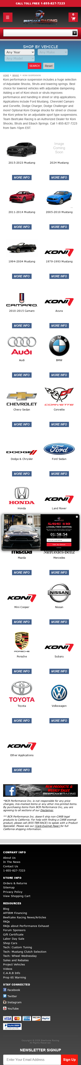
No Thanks (59, 547)
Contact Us (10, 866)
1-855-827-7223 (53, 3)
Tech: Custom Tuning (17, 947)
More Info (22, 177)
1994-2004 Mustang (22, 261)
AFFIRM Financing (15, 913)
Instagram (14, 1002)
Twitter (12, 996)
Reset (49, 66)
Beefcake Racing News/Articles (24, 917)
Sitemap (9, 887)
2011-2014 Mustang (22, 212)
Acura (59, 310)
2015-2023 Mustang (22, 162)
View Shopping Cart (16, 896)
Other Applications (22, 755)
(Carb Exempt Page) (47, 826)
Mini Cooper (21, 607)
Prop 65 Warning (14, 977)
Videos (7, 968)
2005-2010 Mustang (59, 212)
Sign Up (69, 1059)
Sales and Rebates (16, 960)
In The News (11, 862)
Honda (22, 508)
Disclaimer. (46, 810)
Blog (6, 908)
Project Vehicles (14, 964)
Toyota (22, 705)
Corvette (59, 409)
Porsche (22, 656)
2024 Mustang (59, 162)
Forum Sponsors (14, 930)
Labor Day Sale (13, 938)
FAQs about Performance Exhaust (26, 926)
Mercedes (59, 557)
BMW (59, 360)
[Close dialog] (77, 517)
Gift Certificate (13, 934)
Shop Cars (10, 943)
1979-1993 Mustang (59, 261)
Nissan (59, 607)
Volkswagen (59, 705)
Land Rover (59, 508)
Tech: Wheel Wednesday (20, 955)
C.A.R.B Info (11, 973)
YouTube (13, 1008)
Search (34, 65)
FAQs (6, 921)
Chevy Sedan (22, 409)
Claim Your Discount (59, 544)
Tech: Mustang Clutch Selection (24, 951)
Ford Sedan (59, 459)
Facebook (13, 990)
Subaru (59, 656)
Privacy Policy (12, 891)
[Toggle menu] (7, 17)
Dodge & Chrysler (22, 459)
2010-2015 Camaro (22, 310)
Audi (22, 360)
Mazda (22, 557)
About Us (9, 857)
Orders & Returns (15, 883)
